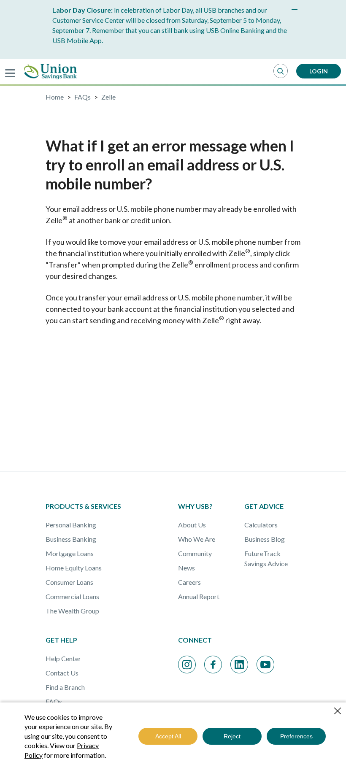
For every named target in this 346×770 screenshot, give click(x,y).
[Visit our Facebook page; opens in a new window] (213, 664)
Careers (189, 582)
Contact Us (62, 673)
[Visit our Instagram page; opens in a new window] (187, 664)
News (186, 568)
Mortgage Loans (70, 553)
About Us (192, 525)
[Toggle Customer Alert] (294, 9)
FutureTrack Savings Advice (266, 558)
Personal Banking (71, 525)
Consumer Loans (69, 582)
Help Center (63, 658)
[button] (280, 71)
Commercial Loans (72, 596)
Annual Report (198, 596)
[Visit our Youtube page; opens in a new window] (265, 664)
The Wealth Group (72, 611)
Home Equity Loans (74, 568)
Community (195, 553)
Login (318, 71)
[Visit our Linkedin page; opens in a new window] (239, 664)
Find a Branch (65, 687)
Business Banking (71, 539)
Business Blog (264, 539)
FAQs (54, 701)
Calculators (261, 525)
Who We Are (196, 539)
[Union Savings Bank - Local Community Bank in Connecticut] (50, 71)
